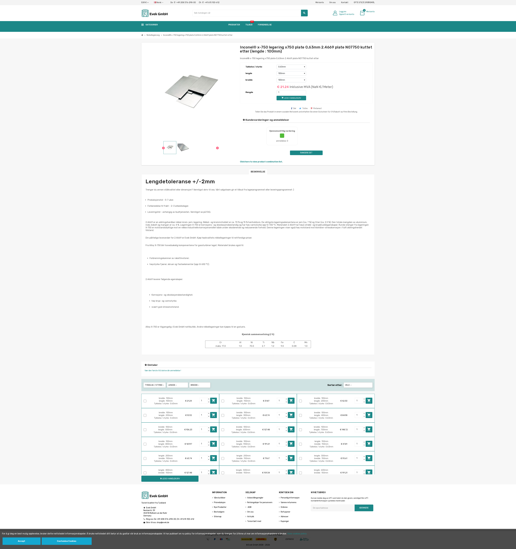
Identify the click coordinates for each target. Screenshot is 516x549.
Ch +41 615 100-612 (209, 2)
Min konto (320, 2)
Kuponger (285, 521)
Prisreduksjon (219, 502)
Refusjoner (285, 512)
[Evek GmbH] (154, 13)
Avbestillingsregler (255, 498)
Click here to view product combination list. (261, 162)
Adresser (284, 516)
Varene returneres (288, 502)
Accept (21, 541)
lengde (249, 73)
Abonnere (364, 508)
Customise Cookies (66, 541)
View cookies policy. (297, 533)
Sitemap (217, 516)
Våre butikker (219, 498)
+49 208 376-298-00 (166, 519)
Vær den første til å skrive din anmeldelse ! (163, 370)
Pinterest (317, 108)
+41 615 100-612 (187, 519)
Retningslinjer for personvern (259, 502)
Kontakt (344, 2)
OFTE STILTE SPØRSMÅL (364, 2)
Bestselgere (219, 512)
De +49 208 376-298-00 (183, 2)
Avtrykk (250, 516)
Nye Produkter (220, 507)
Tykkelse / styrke (254, 67)
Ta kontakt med (254, 521)
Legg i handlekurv (213, 400)
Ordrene (284, 507)
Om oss (332, 2)
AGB (249, 507)
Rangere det (306, 153)
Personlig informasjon (290, 498)
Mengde (249, 92)
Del (294, 108)
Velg (348, 385)
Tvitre (305, 108)
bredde (249, 80)
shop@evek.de (163, 522)
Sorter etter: (334, 385)
